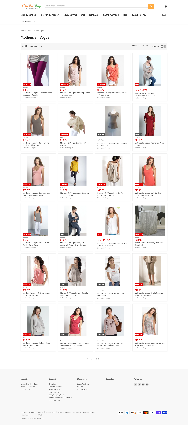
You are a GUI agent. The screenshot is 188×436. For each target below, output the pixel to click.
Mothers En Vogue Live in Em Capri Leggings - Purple (37, 94)
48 (147, 46)
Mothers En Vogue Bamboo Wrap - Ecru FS (75, 144)
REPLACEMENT (27, 21)
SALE (83, 15)
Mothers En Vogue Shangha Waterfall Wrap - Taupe (146, 94)
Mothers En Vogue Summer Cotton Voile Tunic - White (112, 244)
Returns (40, 412)
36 (143, 46)
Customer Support (64, 412)
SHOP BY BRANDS (28, 15)
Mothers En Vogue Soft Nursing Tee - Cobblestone (112, 144)
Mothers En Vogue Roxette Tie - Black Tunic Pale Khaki (110, 194)
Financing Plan (54, 400)
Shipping (52, 384)
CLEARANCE (94, 15)
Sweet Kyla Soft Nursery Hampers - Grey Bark (150, 244)
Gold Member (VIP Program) (60, 397)
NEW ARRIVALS (70, 15)
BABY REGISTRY (139, 15)
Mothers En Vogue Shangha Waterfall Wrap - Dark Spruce (73, 244)
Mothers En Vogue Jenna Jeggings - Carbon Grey (75, 194)
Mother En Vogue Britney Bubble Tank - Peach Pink (36, 294)
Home (23, 31)
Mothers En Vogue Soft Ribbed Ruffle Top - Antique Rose (110, 344)
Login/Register (83, 384)
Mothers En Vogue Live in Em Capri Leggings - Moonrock (149, 294)
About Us (24, 412)
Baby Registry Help (56, 395)
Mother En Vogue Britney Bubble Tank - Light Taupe (74, 294)
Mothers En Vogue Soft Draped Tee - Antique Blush (75, 94)
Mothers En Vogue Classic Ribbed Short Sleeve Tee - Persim (74, 344)
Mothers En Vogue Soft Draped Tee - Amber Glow (112, 94)
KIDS (125, 15)
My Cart (80, 387)
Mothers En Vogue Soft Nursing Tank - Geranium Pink (148, 194)
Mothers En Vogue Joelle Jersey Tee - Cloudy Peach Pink (36, 194)
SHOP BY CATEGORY (50, 15)
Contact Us (25, 389)
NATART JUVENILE (111, 15)
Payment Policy (55, 392)
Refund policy (25, 415)
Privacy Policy (54, 389)
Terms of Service (89, 412)
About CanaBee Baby (29, 384)
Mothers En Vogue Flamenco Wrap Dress (149, 144)
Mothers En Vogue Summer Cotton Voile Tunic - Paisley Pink (149, 344)
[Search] (151, 6)
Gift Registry (82, 389)
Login (164, 15)
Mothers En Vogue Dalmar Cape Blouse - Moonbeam (36, 344)
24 (140, 46)
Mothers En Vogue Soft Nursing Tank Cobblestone (36, 144)
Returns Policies (55, 387)
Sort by (25, 46)
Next (97, 359)
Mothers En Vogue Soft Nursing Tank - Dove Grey (36, 244)
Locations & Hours (28, 387)
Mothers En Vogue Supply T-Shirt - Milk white (112, 294)
